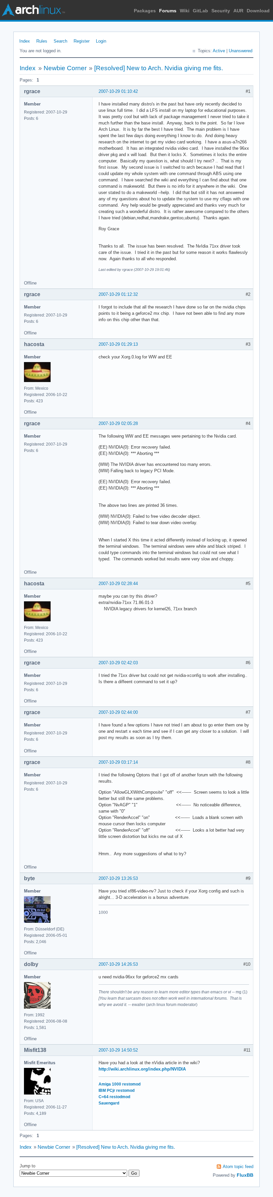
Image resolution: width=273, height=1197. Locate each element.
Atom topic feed (238, 1166)
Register (82, 41)
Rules (41, 41)
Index (24, 41)
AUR (238, 10)
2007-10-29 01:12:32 (118, 294)
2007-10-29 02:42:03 (118, 662)
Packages (145, 10)
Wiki (184, 10)
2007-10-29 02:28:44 (118, 583)
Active (219, 50)
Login (101, 41)
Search (60, 41)
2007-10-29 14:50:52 (118, 1050)
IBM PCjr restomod (117, 1090)
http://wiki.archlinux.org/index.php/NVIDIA (142, 1069)
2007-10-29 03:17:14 (118, 762)
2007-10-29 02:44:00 (118, 712)
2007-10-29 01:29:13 (118, 344)
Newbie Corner (65, 68)
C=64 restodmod (114, 1097)
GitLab (200, 10)
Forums (167, 10)
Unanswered (240, 50)
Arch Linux (33, 10)
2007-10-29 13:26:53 (118, 878)
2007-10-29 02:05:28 (118, 423)
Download (258, 10)
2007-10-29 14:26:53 (118, 964)
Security (220, 10)
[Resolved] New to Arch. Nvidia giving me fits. (158, 68)
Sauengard (109, 1103)
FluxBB (245, 1175)
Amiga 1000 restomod (119, 1084)
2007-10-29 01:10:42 (118, 91)
